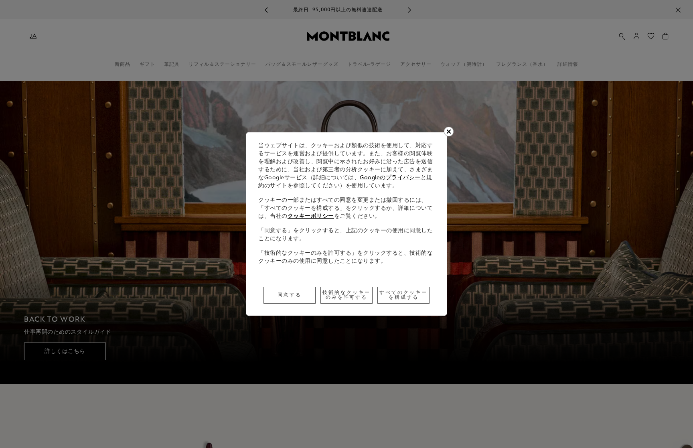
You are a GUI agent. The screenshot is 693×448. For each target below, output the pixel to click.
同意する (290, 295)
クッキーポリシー (311, 216)
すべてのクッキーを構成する (403, 295)
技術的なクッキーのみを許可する (346, 295)
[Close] (449, 131)
